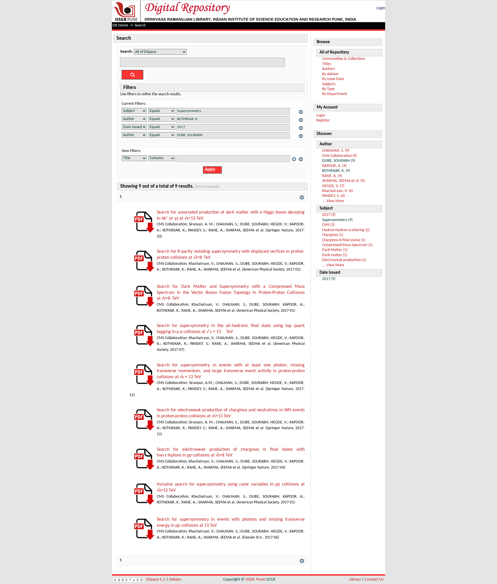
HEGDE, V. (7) (333, 186)
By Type (328, 89)
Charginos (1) (332, 235)
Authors (328, 69)
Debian (175, 579)
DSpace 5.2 (156, 579)
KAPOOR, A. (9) (334, 166)
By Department (334, 94)
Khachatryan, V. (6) (337, 191)
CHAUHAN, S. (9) (335, 151)
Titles (326, 64)
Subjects (328, 84)
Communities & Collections (343, 59)
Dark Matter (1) (334, 250)
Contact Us (374, 579)
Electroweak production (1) (344, 260)
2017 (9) (328, 215)
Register (323, 120)
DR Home (120, 25)
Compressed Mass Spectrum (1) (347, 245)
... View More (333, 201)
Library (355, 579)
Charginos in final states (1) (343, 240)
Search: (126, 52)
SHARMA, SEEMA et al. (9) (343, 181)
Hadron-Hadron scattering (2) (346, 230)
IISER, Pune (255, 579)
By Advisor (330, 74)
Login (380, 8)
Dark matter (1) (334, 255)
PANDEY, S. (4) (333, 196)
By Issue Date (333, 79)
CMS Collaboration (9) (339, 156)
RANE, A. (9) (332, 176)
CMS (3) (328, 225)
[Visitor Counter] (128, 579)
